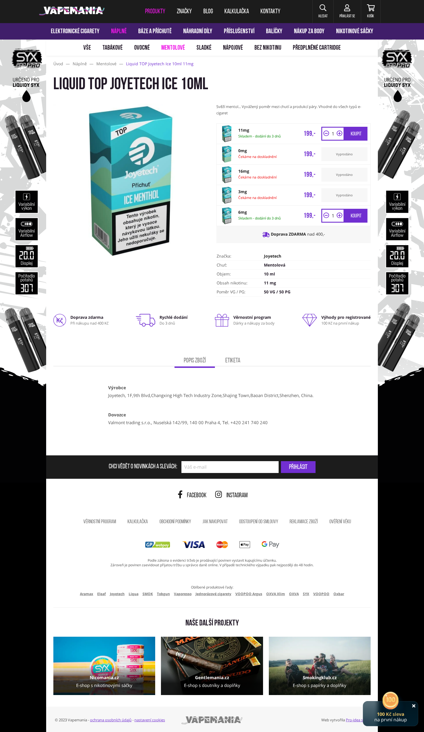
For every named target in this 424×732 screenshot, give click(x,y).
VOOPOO (321, 593)
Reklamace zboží (304, 522)
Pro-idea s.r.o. (357, 719)
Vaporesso (183, 593)
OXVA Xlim (275, 593)
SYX (306, 593)
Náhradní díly (197, 31)
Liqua (133, 593)
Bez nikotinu (267, 48)
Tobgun (163, 593)
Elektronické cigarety (75, 31)
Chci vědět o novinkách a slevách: (143, 467)
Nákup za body (309, 31)
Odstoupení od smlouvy (258, 522)
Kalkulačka (137, 522)
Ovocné (142, 48)
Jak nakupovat (215, 522)
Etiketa (232, 360)
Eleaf (101, 593)
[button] (322, 11)
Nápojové (233, 48)
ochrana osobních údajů (111, 719)
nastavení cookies (149, 719)
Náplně (119, 31)
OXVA (294, 593)
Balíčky (274, 31)
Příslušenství (239, 31)
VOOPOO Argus (248, 593)
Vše (87, 48)
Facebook (197, 495)
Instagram (237, 495)
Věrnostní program (99, 522)
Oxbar (338, 593)
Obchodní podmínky (175, 522)
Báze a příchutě (155, 31)
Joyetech (272, 256)
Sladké (203, 48)
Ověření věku (340, 522)
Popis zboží (195, 360)
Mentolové (173, 48)
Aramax (86, 593)
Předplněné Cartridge (317, 48)
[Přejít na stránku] (23, 273)
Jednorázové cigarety (213, 593)
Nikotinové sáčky (354, 31)
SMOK (147, 593)
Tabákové (112, 48)
